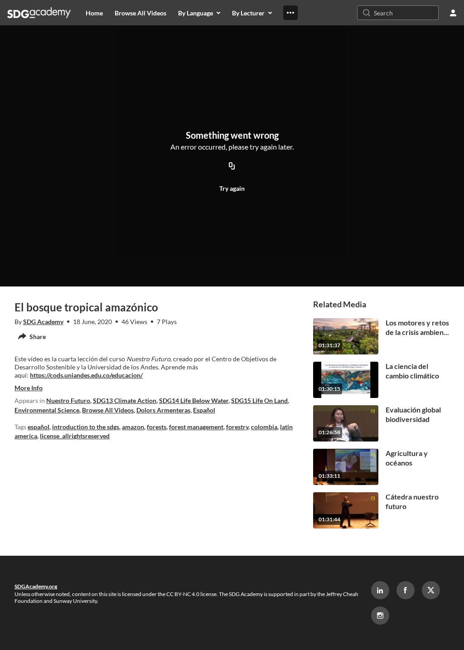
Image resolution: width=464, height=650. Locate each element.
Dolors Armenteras (163, 410)
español (38, 427)
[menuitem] (94, 12)
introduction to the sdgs (85, 427)
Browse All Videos (108, 410)
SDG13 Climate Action (124, 400)
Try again (232, 188)
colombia (264, 427)
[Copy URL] (232, 166)
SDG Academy (43, 321)
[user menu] (453, 12)
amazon (133, 427)
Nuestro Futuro (68, 400)
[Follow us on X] (431, 590)
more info (28, 388)
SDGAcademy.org (35, 586)
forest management (196, 427)
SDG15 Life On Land (259, 400)
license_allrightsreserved (75, 436)
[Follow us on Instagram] (380, 615)
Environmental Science (46, 410)
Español (204, 410)
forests (156, 427)
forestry (237, 427)
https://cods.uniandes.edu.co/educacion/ (86, 375)
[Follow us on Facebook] (405, 590)
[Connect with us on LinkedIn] (380, 590)
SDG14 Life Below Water (193, 400)
